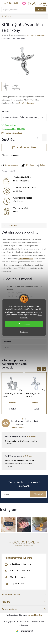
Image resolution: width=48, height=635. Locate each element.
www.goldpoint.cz (35, 615)
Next (44, 369)
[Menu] (44, 3)
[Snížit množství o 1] (44, 139)
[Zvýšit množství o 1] (44, 136)
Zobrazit (12, 402)
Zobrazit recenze (17, 427)
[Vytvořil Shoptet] (17, 631)
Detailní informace (26, 103)
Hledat (40, 9)
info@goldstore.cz (20, 563)
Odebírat (38, 494)
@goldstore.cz (18, 576)
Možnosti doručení (14, 133)
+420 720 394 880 (20, 570)
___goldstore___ (19, 583)
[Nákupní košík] (40, 4)
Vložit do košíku (26, 147)
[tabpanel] (12, 393)
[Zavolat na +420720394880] (29, 3)
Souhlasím (26, 324)
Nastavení (24, 332)
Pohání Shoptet (26, 631)
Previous (39, 369)
